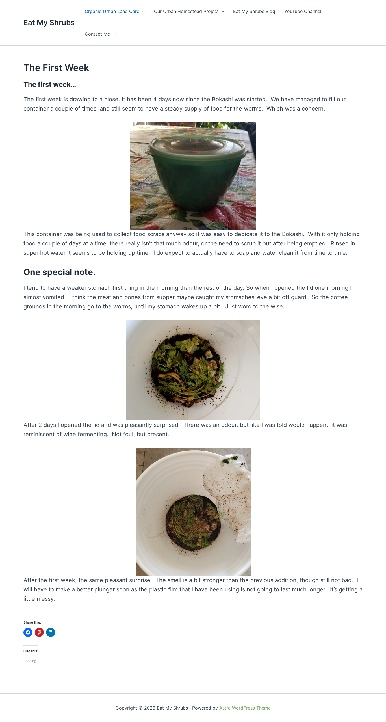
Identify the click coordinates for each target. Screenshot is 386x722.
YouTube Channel (302, 11)
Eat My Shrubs (49, 22)
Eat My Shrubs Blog (254, 11)
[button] (142, 11)
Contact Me (97, 34)
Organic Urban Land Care (112, 11)
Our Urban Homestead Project (186, 11)
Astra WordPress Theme (245, 708)
